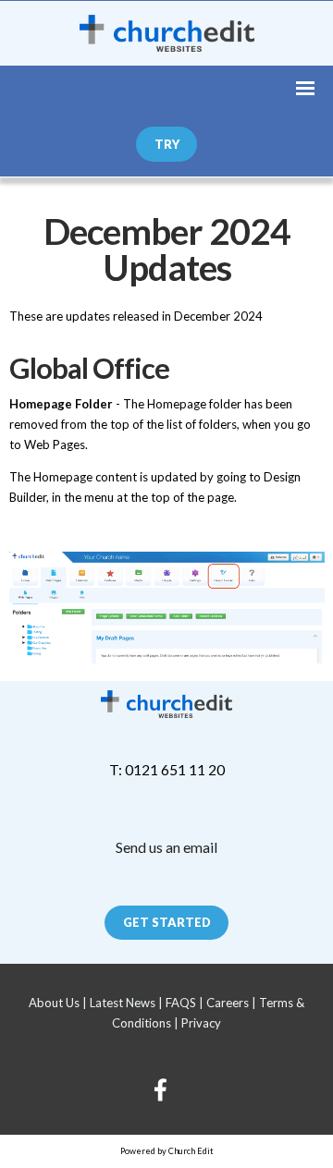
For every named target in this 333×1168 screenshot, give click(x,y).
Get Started (167, 922)
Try (166, 144)
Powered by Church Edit (167, 1151)
